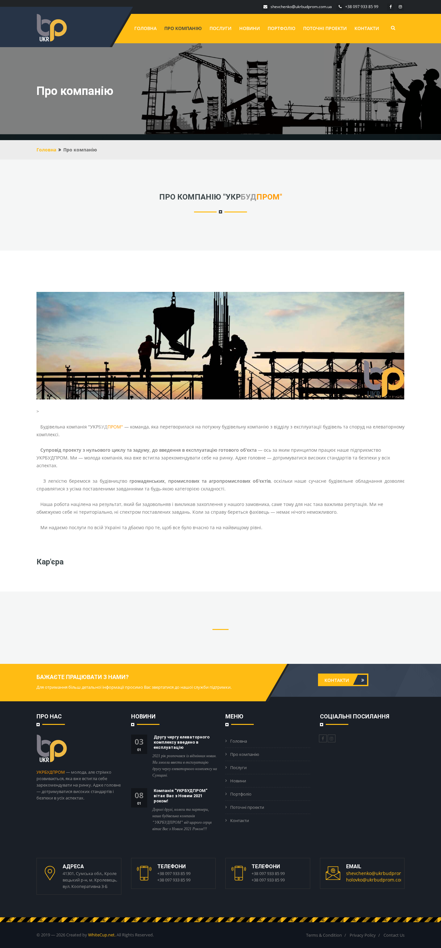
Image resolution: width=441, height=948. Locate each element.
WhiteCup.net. (102, 935)
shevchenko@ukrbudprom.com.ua (383, 873)
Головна (145, 28)
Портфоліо (281, 28)
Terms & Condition (324, 935)
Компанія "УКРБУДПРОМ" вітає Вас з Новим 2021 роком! (180, 795)
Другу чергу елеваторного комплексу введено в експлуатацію (182, 742)
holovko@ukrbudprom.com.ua (378, 880)
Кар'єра (50, 561)
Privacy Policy (363, 935)
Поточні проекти (325, 28)
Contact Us (394, 935)
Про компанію (183, 28)
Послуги (220, 28)
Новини (249, 28)
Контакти (366, 28)
